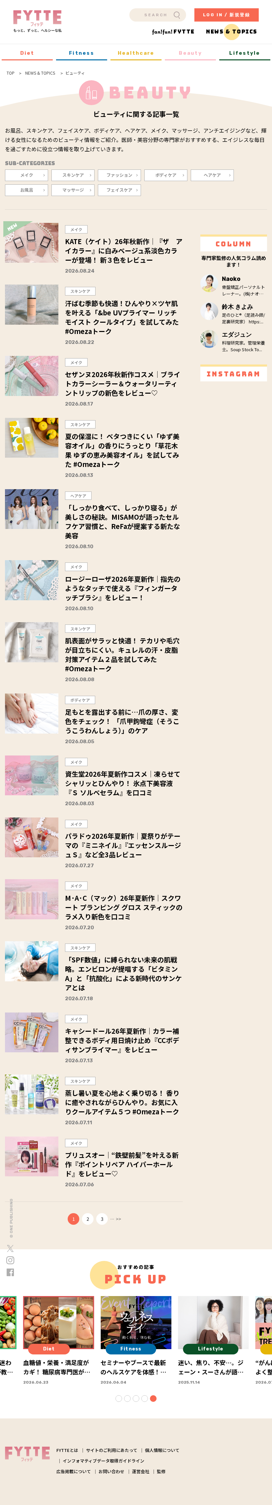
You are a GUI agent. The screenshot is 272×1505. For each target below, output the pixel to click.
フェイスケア (119, 190)
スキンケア (73, 175)
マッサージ (73, 190)
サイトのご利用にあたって (111, 1450)
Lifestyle (244, 53)
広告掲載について (73, 1471)
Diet (27, 53)
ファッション (119, 175)
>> (118, 1218)
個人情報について (162, 1450)
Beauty (190, 53)
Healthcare (136, 53)
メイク (26, 175)
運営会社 (140, 1471)
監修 (161, 1471)
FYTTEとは (67, 1450)
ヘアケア (212, 175)
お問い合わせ (111, 1471)
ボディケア (165, 175)
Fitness (81, 53)
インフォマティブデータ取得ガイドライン (103, 1461)
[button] (118, 1398)
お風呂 (26, 190)
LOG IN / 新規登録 (226, 14)
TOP (11, 73)
